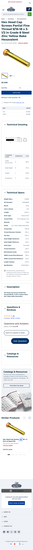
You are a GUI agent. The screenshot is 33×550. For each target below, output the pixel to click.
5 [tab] (24, 455)
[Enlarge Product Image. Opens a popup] (20, 439)
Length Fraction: (9, 262)
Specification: (8, 265)
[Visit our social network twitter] (11, 532)
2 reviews (7, 318)
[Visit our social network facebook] (4, 532)
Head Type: (7, 245)
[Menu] (3, 10)
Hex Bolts (11, 19)
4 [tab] (20, 455)
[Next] (30, 418)
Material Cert (20, 102)
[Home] (11, 9)
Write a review (15, 318)
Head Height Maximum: (11, 239)
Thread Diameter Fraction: (12, 232)
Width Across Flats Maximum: (13, 258)
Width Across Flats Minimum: (13, 255)
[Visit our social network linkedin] (19, 532)
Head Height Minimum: (11, 242)
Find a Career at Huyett (16, 503)
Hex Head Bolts (21, 19)
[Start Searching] (30, 14)
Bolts (3, 19)
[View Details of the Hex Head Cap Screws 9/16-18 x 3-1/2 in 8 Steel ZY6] (15, 429)
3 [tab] (16, 455)
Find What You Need (16, 385)
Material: (7, 222)
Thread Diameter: (9, 248)
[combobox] (16, 14)
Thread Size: (8, 229)
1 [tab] (9, 455)
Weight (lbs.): (8, 199)
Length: (6, 212)
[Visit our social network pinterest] (15, 532)
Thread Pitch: (8, 219)
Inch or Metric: (8, 209)
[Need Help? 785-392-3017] (30, 3)
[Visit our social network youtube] (8, 532)
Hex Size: (7, 235)
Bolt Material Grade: (10, 252)
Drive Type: (7, 215)
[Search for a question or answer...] (16, 332)
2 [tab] (13, 455)
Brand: (6, 205)
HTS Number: (8, 202)
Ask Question (20, 341)
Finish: (6, 225)
